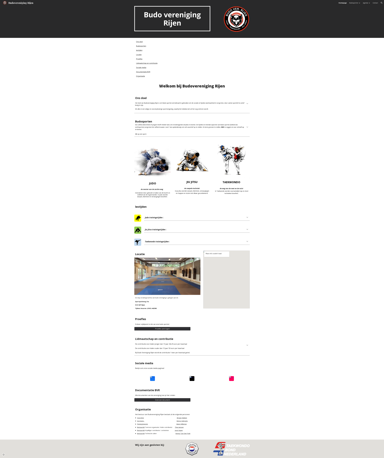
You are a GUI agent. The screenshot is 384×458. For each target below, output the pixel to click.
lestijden (139, 50)
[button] (381, 2)
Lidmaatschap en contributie (147, 63)
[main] (172, 18)
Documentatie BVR (143, 72)
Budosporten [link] (353, 3)
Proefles (139, 59)
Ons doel (139, 42)
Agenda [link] (365, 3)
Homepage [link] (343, 3)
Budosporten (141, 46)
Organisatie (140, 76)
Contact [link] (375, 3)
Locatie (139, 55)
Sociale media (141, 67)
